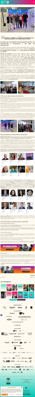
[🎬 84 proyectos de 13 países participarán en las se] (9, 287)
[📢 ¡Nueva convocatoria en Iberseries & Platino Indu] (3, 287)
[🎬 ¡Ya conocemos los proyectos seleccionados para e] (14, 294)
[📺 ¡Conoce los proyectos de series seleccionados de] (3, 294)
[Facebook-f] (23, 394)
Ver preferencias (18, 394)
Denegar (11, 394)
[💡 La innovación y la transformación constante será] (9, 294)
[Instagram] (24, 394)
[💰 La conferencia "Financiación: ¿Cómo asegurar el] (20, 287)
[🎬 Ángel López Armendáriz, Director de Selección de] (26, 294)
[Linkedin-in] (28, 394)
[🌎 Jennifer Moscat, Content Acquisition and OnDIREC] (31, 294)
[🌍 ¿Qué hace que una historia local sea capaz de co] (20, 294)
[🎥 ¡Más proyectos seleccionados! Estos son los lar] (31, 287)
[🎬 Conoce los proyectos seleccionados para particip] (26, 287)
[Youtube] (26, 394)
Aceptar (4, 394)
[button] (21, 387)
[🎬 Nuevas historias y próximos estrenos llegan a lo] (14, 287)
